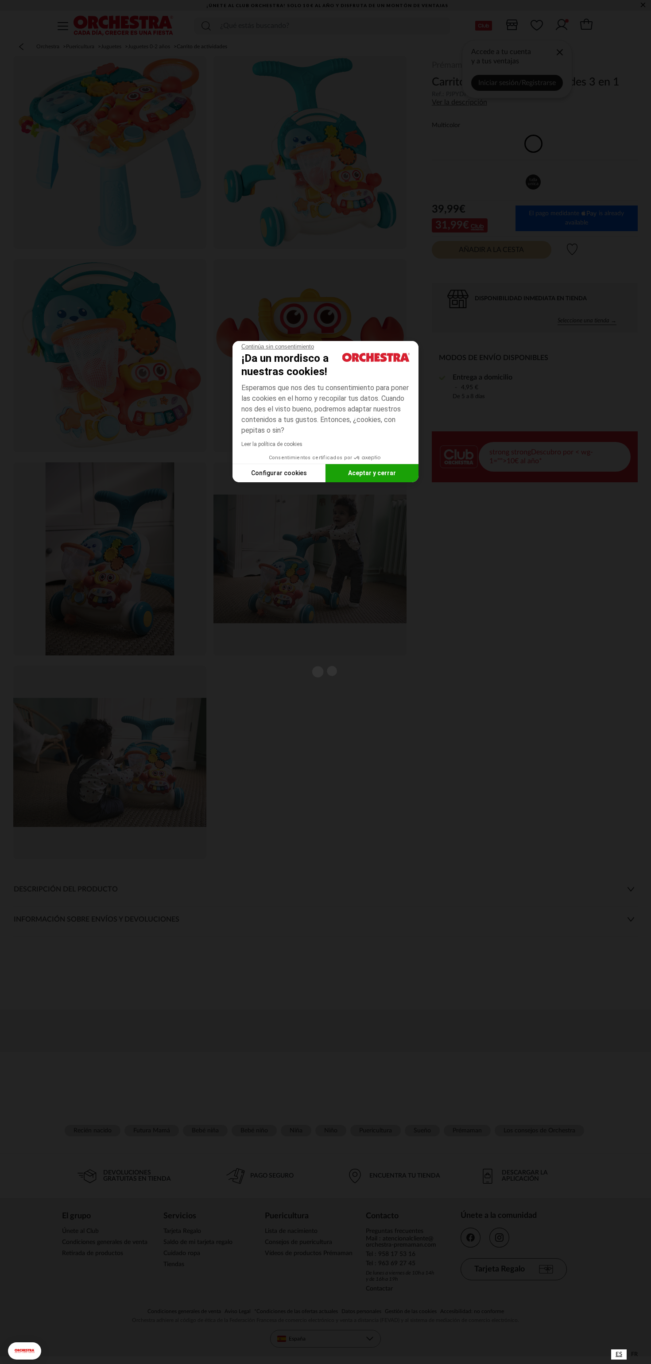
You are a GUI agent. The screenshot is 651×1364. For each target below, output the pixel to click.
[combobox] (619, 1354)
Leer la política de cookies (271, 444)
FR (634, 1354)
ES (619, 1354)
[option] (634, 1354)
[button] (24, 1351)
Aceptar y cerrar (372, 473)
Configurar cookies (279, 473)
